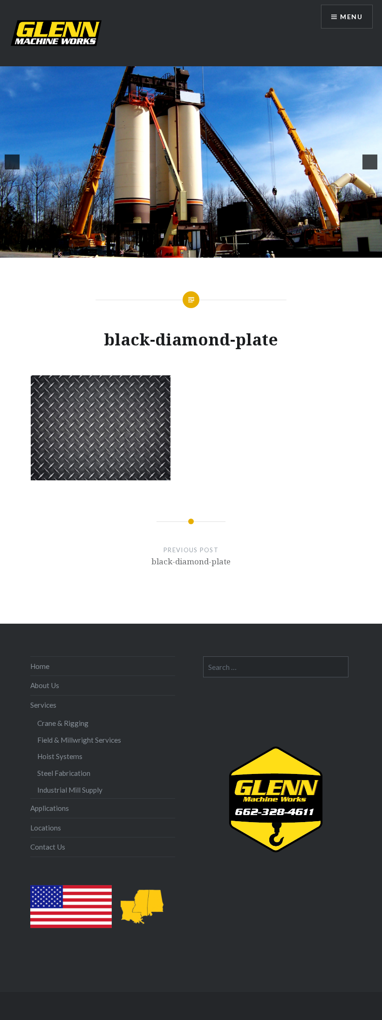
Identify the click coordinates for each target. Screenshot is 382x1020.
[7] (206, 249)
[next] (369, 162)
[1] (147, 249)
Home (39, 666)
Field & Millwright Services (79, 740)
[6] (196, 249)
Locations (45, 827)
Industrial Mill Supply (69, 790)
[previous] (12, 162)
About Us (44, 685)
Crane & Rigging (63, 723)
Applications (49, 808)
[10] (235, 249)
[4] (176, 249)
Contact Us (47, 847)
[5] (186, 249)
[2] (157, 249)
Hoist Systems (59, 756)
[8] (215, 249)
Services (43, 705)
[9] (225, 249)
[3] (167, 249)
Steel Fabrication (63, 773)
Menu (351, 17)
